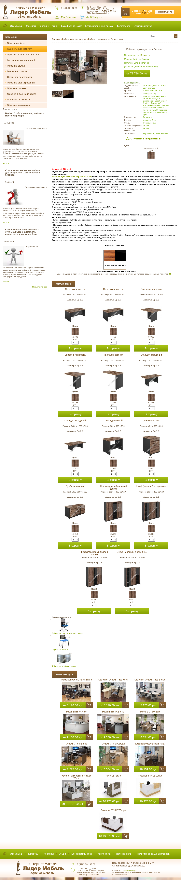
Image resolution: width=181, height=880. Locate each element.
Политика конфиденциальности (153, 854)
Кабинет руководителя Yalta (149, 744)
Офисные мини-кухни (17, 105)
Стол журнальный (113, 420)
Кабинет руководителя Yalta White (76, 777)
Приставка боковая (113, 355)
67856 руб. (151, 403)
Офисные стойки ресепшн (20, 82)
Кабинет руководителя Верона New (105, 39)
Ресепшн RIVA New (76, 712)
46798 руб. (75, 403)
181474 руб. (132, 601)
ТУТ (171, 274)
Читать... (7, 163)
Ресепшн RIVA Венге (113, 712)
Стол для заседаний (151, 355)
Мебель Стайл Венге (76, 744)
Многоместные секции (18, 99)
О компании (16, 26)
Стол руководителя (75, 289)
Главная (56, 39)
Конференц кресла (16, 71)
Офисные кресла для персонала (23, 54)
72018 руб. (75, 535)
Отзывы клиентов (142, 26)
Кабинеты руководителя (18, 48)
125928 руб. (151, 535)
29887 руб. (113, 469)
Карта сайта (104, 854)
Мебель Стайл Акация (113, 744)
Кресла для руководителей (20, 60)
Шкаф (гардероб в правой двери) (113, 487)
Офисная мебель (15, 43)
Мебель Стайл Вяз (150, 712)
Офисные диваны (15, 88)
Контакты (44, 26)
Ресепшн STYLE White (150, 776)
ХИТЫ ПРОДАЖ (65, 674)
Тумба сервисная (75, 486)
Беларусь (145, 55)
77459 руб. (113, 338)
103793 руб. (75, 469)
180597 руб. (94, 601)
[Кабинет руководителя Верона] (79, 47)
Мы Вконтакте (68, 17)
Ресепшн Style (113, 776)
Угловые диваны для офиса (20, 93)
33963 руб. (151, 338)
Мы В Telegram (94, 17)
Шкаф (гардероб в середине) (151, 486)
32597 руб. (113, 403)
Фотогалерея (123, 26)
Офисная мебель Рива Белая (149, 680)
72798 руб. (75, 338)
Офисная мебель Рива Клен (113, 680)
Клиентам (31, 26)
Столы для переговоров (19, 77)
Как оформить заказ (71, 26)
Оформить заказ (165, 12)
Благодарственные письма (99, 26)
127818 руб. (113, 535)
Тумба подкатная (151, 420)
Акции (55, 26)
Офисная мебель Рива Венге (76, 680)
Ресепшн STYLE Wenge (113, 810)
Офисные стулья (15, 65)
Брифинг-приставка (151, 289)
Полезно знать (123, 854)
